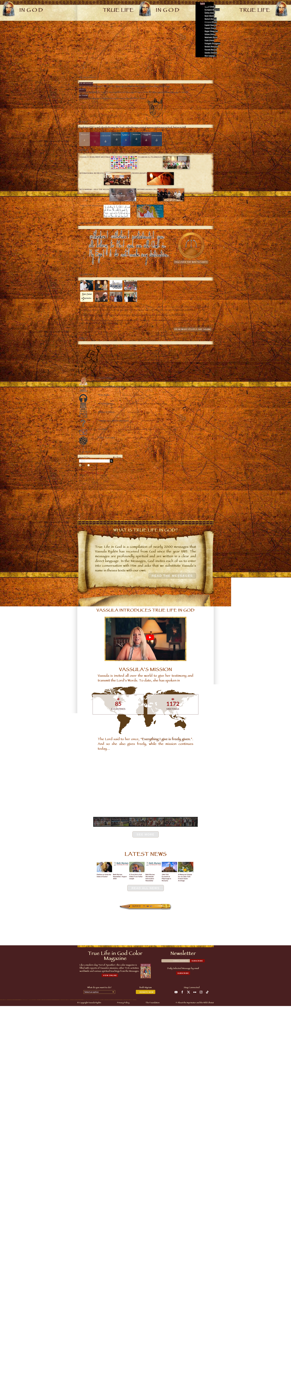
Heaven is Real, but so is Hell (19, 1115)
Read (15, 1029)
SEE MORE (145, 834)
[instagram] (201, 992)
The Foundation (152, 1002)
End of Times (18, 1078)
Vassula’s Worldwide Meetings (19, 1124)
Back (17, 1041)
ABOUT (7, 1158)
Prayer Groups (14, 1134)
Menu (82, 61)
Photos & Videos (14, 1173)
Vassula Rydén (14, 1161)
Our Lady (16, 1075)
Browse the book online (17, 1109)
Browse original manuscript (18, 1112)
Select (11, 1045)
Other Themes (18, 1091)
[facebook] (182, 992)
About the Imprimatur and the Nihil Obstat (196, 1002)
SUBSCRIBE (183, 973)
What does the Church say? (23, 1038)
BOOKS (7, 1100)
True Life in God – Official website (22, 1197)
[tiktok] (207, 992)
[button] (145, 515)
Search (16, 1063)
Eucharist (17, 1087)
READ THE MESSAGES (172, 575)
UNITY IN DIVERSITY (11, 1152)
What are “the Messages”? (22, 1026)
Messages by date (19, 1048)
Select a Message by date (91, 473)
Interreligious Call (15, 1140)
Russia (16, 1081)
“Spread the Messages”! (17, 1143)
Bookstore (12, 1103)
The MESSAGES (10, 1020)
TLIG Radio (12, 1167)
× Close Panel (5, 1191)
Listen (16, 1032)
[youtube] (176, 992)
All (83, 465)
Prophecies (17, 1084)
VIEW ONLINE (110, 975)
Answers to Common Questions (19, 1176)
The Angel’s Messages (21, 1051)
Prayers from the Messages (23, 1057)
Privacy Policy (123, 1002)
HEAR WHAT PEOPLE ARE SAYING (192, 329)
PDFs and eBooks (14, 1106)
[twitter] (188, 992)
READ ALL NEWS (146, 888)
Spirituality (17, 1035)
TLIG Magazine (14, 1170)
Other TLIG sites (14, 1183)
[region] (145, 497)
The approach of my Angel (17, 1164)
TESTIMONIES (9, 1155)
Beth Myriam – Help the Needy (19, 1137)
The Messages (13, 1023)
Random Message (19, 1060)
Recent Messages (19, 1054)
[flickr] (194, 992)
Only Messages (97, 465)
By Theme (12, 1069)
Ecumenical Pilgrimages (17, 1127)
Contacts (12, 1180)
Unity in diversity (19, 1072)
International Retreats (16, 1130)
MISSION (7, 1121)
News (11, 1146)
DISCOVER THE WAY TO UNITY (191, 262)
